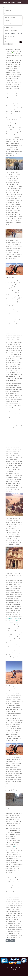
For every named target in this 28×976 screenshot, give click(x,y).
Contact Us (7, 6)
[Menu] (25, 33)
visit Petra (9, 618)
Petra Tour (16, 618)
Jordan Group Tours (11, 2)
